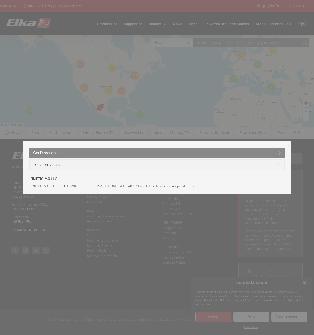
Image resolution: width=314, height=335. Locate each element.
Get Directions (45, 153)
